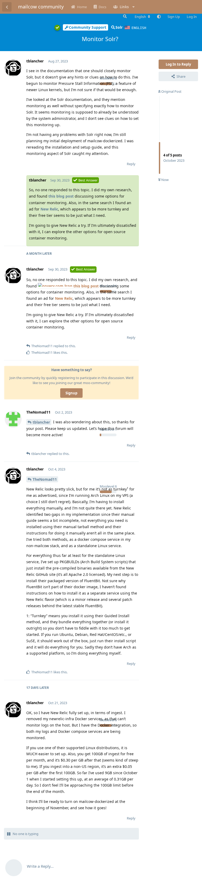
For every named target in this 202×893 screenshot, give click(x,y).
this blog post (61, 196)
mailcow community (41, 6)
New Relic (49, 209)
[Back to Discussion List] (7, 7)
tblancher (41, 422)
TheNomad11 (45, 479)
